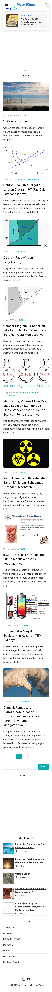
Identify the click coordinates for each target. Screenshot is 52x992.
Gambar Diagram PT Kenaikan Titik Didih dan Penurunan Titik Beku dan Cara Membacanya (24, 330)
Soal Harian (33, 179)
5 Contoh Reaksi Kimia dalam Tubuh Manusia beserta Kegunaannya (23, 559)
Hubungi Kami (9, 956)
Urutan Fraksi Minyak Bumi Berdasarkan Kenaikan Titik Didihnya (22, 635)
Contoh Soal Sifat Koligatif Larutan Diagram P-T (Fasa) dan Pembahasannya (25, 189)
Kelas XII (22, 179)
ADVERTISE (8, 927)
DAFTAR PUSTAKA (11, 939)
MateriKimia (26, 4)
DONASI (7, 950)
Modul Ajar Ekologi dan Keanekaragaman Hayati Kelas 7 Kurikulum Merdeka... (31, 906)
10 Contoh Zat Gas (16, 121)
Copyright (7, 933)
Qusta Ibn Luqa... (23, 874)
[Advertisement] (26, 38)
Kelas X (22, 392)
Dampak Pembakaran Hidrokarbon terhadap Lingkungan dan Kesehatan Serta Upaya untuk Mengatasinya (22, 716)
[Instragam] (24, 979)
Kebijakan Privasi (11, 962)
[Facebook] (29, 979)
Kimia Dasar (32, 392)
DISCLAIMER (8, 945)
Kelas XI (26, 702)
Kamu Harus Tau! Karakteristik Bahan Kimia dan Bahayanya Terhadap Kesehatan (24, 483)
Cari (43, 766)
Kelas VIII (24, 115)
